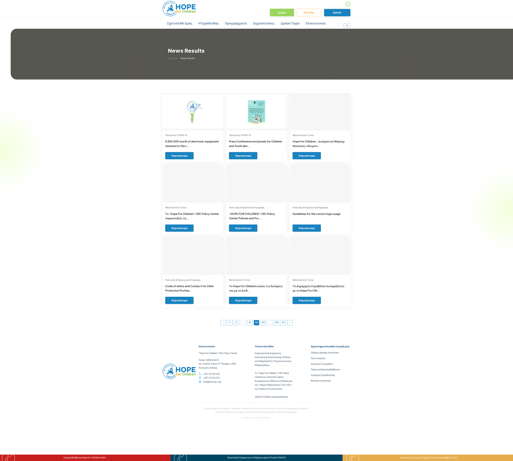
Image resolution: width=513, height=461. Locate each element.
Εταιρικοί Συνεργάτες (322, 363)
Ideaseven (266, 417)
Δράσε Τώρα (290, 23)
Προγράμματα (236, 23)
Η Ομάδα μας (208, 23)
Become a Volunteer (321, 380)
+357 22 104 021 (211, 377)
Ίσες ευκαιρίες (318, 358)
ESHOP (337, 12)
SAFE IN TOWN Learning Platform (271, 396)
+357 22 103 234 (211, 373)
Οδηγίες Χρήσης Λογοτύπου (325, 352)
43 (263, 322)
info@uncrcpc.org (212, 381)
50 (276, 322)
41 (250, 322)
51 (283, 322)
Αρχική (172, 58)
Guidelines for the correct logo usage (316, 213)
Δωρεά (282, 12)
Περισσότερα (179, 155)
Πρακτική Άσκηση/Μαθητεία (325, 369)
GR (347, 25)
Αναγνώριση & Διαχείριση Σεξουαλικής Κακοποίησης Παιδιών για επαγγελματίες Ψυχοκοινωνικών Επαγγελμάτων (273, 359)
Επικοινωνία (315, 23)
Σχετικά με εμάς (179, 23)
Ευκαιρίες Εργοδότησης (323, 375)
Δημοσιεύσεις (264, 23)
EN (339, 25)
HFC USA (309, 12)
